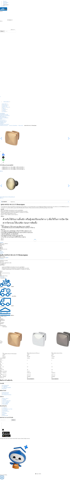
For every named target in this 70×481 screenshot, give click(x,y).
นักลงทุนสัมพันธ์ (5, 410)
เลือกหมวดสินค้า (6, 101)
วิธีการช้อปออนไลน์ (5, 385)
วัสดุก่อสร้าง (2, 123)
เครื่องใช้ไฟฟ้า (2, 113)
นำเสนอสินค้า (4, 413)
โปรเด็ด (3, 110)
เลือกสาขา (12, 29)
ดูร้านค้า (1, 251)
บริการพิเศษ (4, 111)
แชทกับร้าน (2, 252)
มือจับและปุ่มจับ (21, 125)
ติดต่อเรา (3, 414)
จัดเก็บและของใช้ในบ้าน (4, 117)
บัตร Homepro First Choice (6, 394)
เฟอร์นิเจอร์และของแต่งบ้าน (4, 115)
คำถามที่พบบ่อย (4, 386)
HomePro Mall (4, 106)
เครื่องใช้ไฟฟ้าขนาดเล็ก (4, 114)
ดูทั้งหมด (1, 171)
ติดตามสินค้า (4, 388)
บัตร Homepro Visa (5, 393)
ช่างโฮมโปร (4, 109)
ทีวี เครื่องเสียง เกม (3, 116)
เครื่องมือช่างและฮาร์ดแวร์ (4, 124)
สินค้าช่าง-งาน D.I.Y (5, 107)
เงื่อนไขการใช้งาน (5, 398)
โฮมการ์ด (4, 1)
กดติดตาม (6, 243)
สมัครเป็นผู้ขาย (5, 2)
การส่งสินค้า (4, 399)
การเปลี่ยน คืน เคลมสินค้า (6, 387)
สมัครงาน (3, 412)
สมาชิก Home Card (5, 392)
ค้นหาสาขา (5, 3)
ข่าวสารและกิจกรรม (5, 411)
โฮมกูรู (3, 108)
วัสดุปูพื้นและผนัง (3, 122)
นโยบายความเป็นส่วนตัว (6, 400)
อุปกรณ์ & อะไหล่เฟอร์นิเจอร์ (13, 125)
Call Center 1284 (5, 415)
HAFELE (1, 253)
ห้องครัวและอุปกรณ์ (3, 121)
